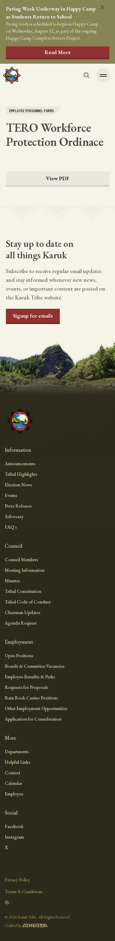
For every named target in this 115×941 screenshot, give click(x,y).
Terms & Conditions (23, 891)
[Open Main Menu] (103, 75)
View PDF (57, 178)
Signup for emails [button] (33, 315)
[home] (11, 75)
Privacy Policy (17, 880)
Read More (58, 52)
